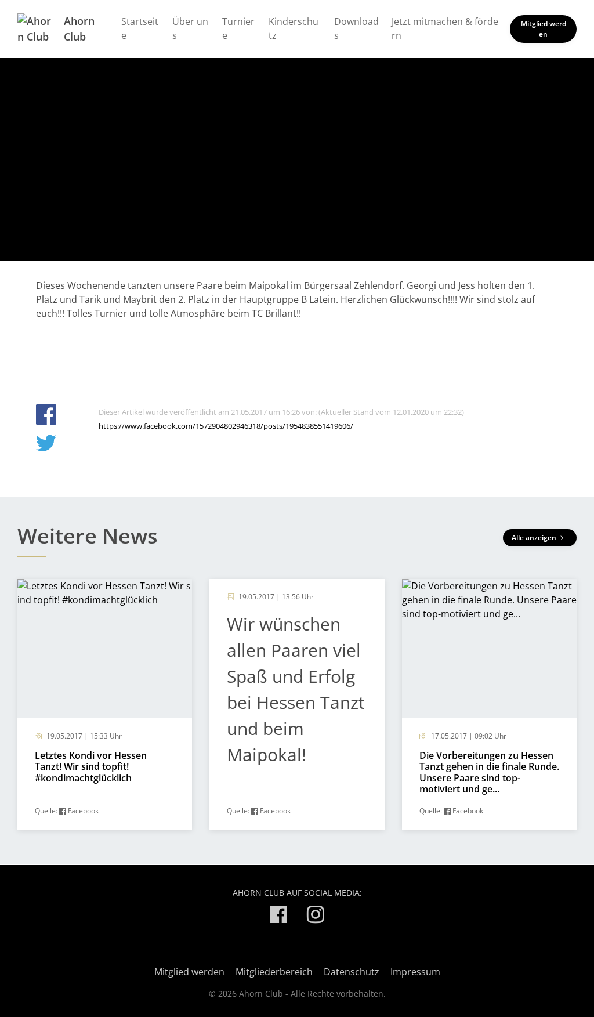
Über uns (190, 28)
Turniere (238, 28)
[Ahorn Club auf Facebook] (278, 916)
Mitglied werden (543, 29)
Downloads (356, 28)
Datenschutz (351, 971)
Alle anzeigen (535, 537)
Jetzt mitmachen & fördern (445, 28)
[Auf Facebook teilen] (46, 416)
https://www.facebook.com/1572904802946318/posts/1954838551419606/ (226, 426)
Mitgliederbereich (274, 971)
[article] (104, 704)
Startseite (139, 28)
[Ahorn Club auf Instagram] (315, 916)
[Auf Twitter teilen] (46, 445)
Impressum (415, 971)
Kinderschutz (293, 28)
